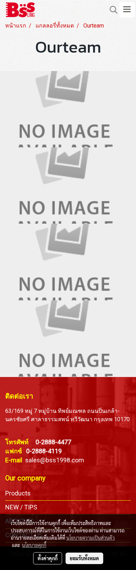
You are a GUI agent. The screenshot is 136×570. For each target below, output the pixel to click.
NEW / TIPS (21, 507)
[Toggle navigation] (127, 9)
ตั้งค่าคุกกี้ (48, 558)
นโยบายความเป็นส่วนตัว (90, 537)
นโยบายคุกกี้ (34, 545)
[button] (111, 10)
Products (18, 493)
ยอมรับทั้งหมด (84, 558)
